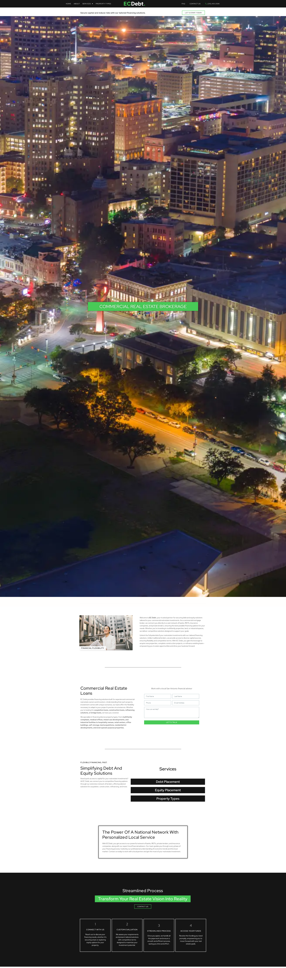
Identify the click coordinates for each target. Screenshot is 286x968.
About (77, 4)
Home (68, 4)
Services (86, 4)
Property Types (103, 4)
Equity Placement (168, 790)
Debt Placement (168, 781)
